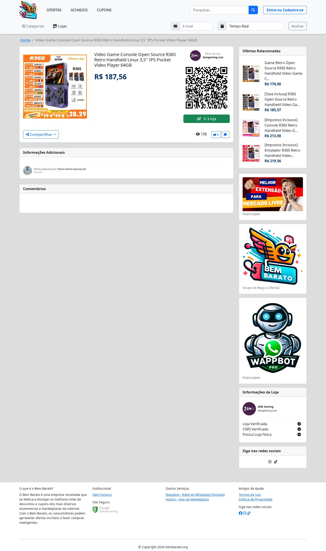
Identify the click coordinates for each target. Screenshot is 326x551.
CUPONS (104, 10)
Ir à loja (209, 118)
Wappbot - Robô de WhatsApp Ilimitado (195, 495)
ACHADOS (79, 10)
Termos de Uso (250, 495)
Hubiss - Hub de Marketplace (187, 499)
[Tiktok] (275, 461)
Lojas (62, 26)
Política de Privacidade (255, 499)
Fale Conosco (102, 495)
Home (25, 40)
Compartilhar (41, 134)
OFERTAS (54, 10)
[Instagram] (269, 461)
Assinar (297, 26)
